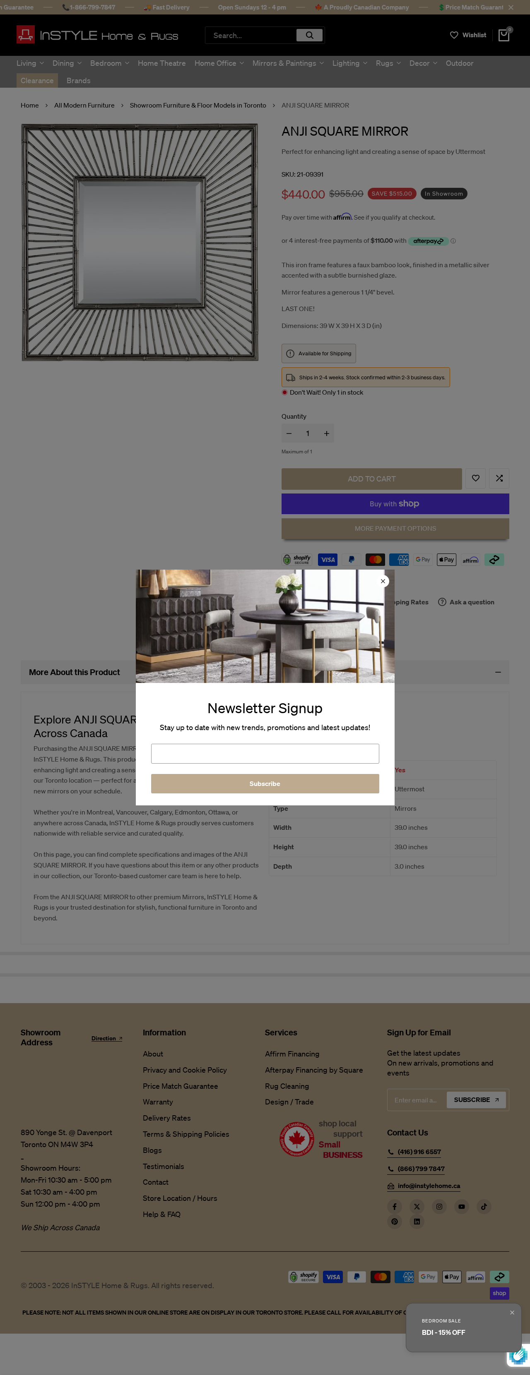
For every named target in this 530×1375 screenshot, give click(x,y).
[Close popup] (512, 1313)
